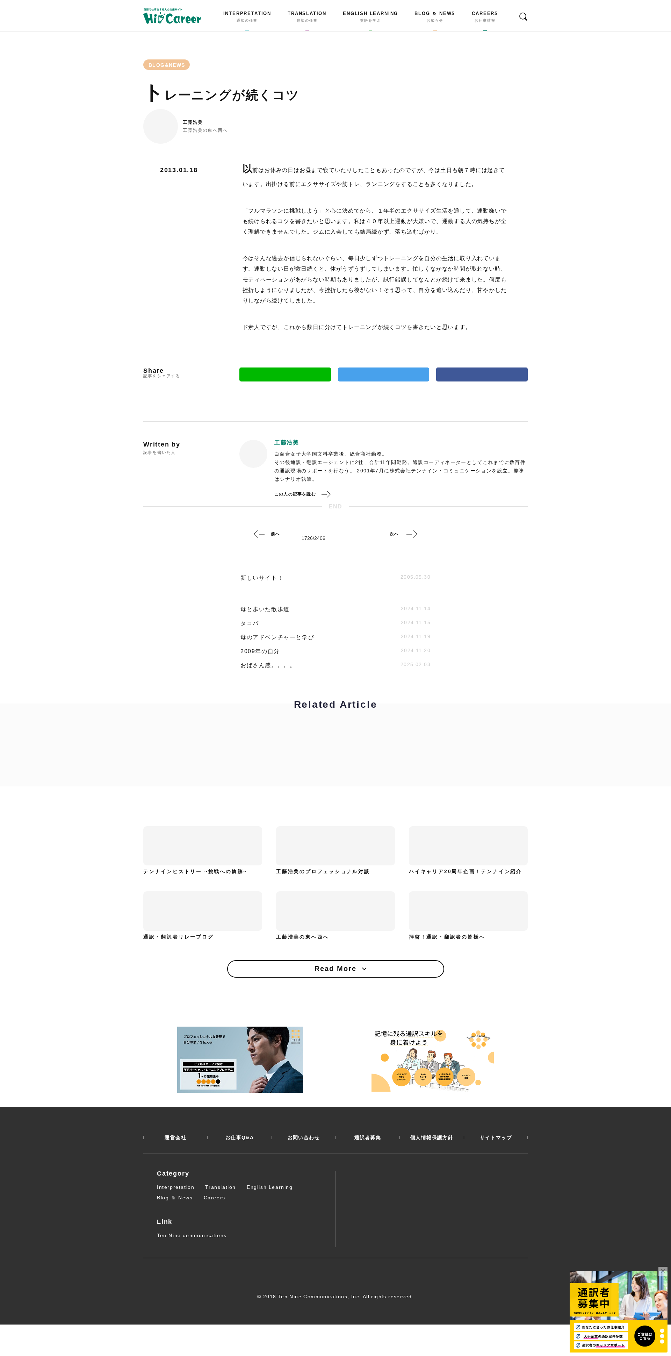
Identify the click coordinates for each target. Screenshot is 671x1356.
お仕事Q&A (239, 1137)
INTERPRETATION (247, 16)
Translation (220, 1187)
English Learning (270, 1187)
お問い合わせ (304, 1137)
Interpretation (175, 1187)
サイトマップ (496, 1137)
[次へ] (411, 534)
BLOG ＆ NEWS (434, 16)
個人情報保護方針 (431, 1137)
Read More (335, 968)
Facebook (482, 374)
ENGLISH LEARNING (370, 16)
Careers (214, 1197)
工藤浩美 (193, 122)
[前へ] (259, 534)
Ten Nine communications (192, 1235)
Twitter (384, 374)
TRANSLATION (307, 16)
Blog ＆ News (175, 1197)
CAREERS (485, 16)
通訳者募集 (367, 1137)
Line (285, 374)
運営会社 (175, 1137)
